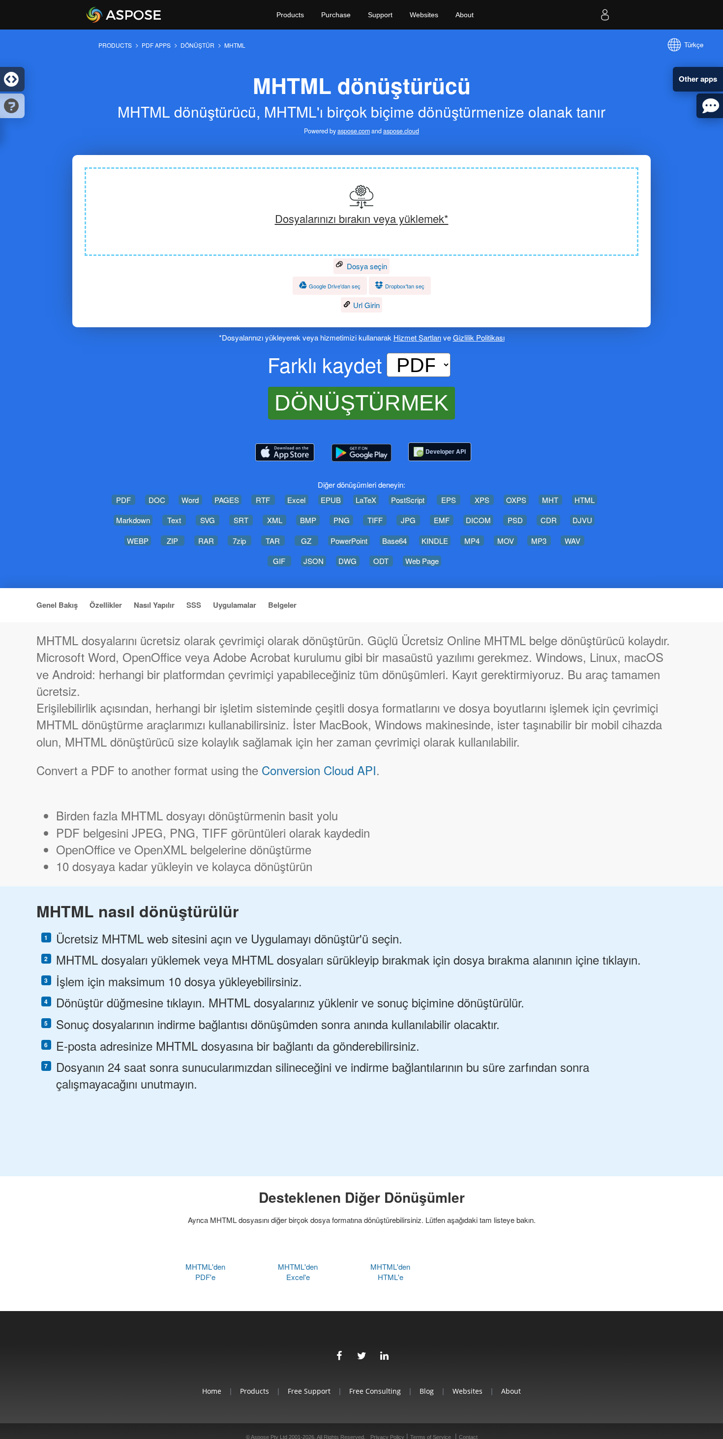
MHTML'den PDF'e (205, 1271)
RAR (206, 540)
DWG (347, 561)
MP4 (472, 540)
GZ (306, 540)
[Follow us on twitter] (361, 1354)
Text (174, 520)
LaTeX (366, 500)
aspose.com (353, 131)
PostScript (407, 500)
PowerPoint (349, 540)
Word (190, 500)
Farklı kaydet (325, 364)
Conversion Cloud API (319, 770)
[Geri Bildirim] (709, 106)
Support (380, 15)
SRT (241, 520)
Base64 (394, 540)
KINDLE (435, 540)
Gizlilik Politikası (479, 337)
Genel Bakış (57, 605)
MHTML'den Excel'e (298, 1271)
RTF (263, 500)
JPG (408, 520)
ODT (381, 561)
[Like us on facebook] (338, 1354)
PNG (341, 520)
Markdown (133, 520)
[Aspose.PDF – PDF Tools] (284, 453)
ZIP (172, 540)
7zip (239, 540)
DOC (157, 500)
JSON (313, 561)
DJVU (582, 520)
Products (290, 15)
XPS (482, 500)
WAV (572, 540)
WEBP (138, 540)
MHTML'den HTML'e (390, 1271)
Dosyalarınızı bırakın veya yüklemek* (362, 218)
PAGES (226, 500)
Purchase (336, 15)
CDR (549, 520)
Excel (296, 500)
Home (211, 1391)
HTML (584, 500)
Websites (424, 15)
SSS (193, 605)
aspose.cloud (401, 131)
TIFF (375, 520)
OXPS (516, 500)
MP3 (538, 540)
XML (274, 520)
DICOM (478, 520)
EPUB (331, 500)
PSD (515, 520)
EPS (448, 500)
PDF (123, 500)
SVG (207, 520)
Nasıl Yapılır (154, 605)
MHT (550, 500)
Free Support (309, 1391)
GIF (279, 561)
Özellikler (106, 605)
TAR (273, 540)
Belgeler (282, 605)
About (464, 15)
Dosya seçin (366, 266)
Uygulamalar (234, 605)
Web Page (422, 561)
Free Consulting (375, 1391)
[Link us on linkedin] (384, 1354)
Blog (427, 1391)
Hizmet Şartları (417, 337)
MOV (505, 540)
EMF (442, 520)
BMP (308, 520)
